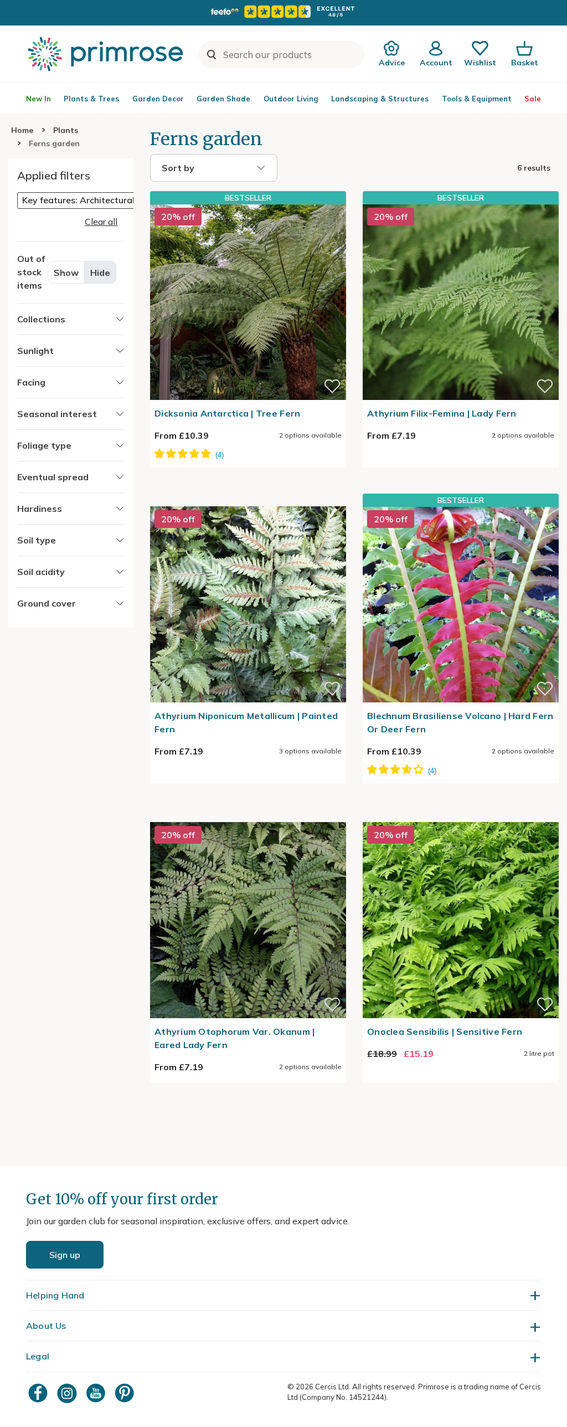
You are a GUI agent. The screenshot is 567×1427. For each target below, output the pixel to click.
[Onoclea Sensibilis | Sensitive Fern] (461, 815)
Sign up (64, 1254)
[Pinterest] (125, 1393)
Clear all (101, 221)
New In (38, 98)
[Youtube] (97, 1393)
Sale (532, 98)
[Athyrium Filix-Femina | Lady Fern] (461, 302)
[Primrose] (107, 53)
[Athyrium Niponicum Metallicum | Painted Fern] (248, 499)
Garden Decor (158, 98)
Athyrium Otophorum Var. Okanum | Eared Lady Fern (234, 1038)
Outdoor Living (291, 98)
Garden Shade (223, 98)
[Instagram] (68, 1393)
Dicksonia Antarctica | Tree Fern (227, 413)
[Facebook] (39, 1393)
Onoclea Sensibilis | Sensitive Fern (444, 1031)
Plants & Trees (91, 98)
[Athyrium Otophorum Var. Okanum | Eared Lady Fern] (248, 815)
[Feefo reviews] (283, 11)
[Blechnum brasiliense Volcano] (461, 604)
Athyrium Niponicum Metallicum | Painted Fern (246, 722)
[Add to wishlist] (332, 386)
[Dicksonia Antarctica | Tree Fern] (248, 302)
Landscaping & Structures (380, 98)
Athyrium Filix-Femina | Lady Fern (442, 413)
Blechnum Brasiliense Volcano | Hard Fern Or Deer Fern (460, 722)
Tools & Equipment (477, 98)
